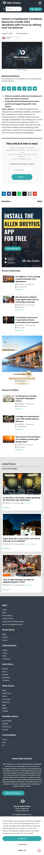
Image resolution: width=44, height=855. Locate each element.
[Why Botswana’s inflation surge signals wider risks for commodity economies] (8, 299)
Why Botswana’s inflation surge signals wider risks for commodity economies (27, 299)
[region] (22, 835)
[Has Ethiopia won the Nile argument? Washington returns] (8, 398)
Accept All (22, 838)
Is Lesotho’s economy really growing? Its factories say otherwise (21, 474)
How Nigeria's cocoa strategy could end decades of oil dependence (27, 279)
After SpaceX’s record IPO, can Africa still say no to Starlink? (22, 515)
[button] (4, 89)
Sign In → (22, 177)
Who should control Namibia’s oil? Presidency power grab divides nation (27, 439)
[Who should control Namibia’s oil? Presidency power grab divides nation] (8, 439)
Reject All (22, 850)
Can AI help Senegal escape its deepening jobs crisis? (20, 556)
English (8, 38)
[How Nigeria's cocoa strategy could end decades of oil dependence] (8, 279)
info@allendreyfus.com (22, 814)
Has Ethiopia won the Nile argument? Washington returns (25, 398)
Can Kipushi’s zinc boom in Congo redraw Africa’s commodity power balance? (27, 320)
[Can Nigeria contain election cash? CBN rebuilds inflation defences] (8, 418)
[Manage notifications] (39, 850)
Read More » (19, 289)
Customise (22, 844)
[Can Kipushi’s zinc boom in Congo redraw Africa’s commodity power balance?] (8, 319)
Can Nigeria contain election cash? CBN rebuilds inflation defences (27, 419)
